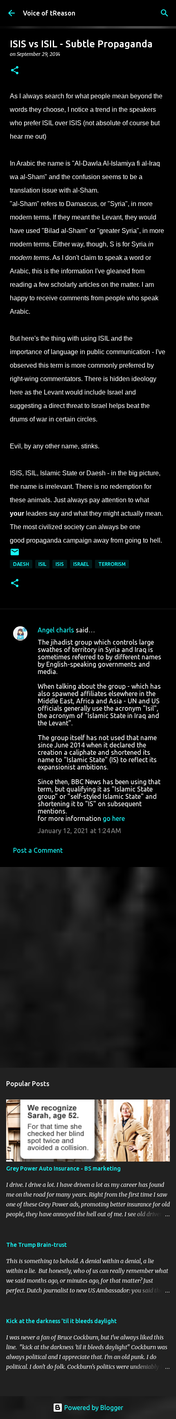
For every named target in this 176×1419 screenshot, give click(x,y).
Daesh (21, 564)
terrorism (112, 564)
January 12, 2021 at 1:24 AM (79, 830)
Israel (81, 564)
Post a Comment (38, 850)
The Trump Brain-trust (36, 1245)
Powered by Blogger (93, 1407)
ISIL (42, 564)
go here (114, 818)
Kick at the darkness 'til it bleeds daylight (61, 1321)
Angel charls (56, 630)
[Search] (164, 13)
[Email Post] (15, 555)
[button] (15, 70)
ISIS (60, 564)
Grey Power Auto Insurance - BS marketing (63, 1168)
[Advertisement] (88, 967)
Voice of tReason (49, 13)
